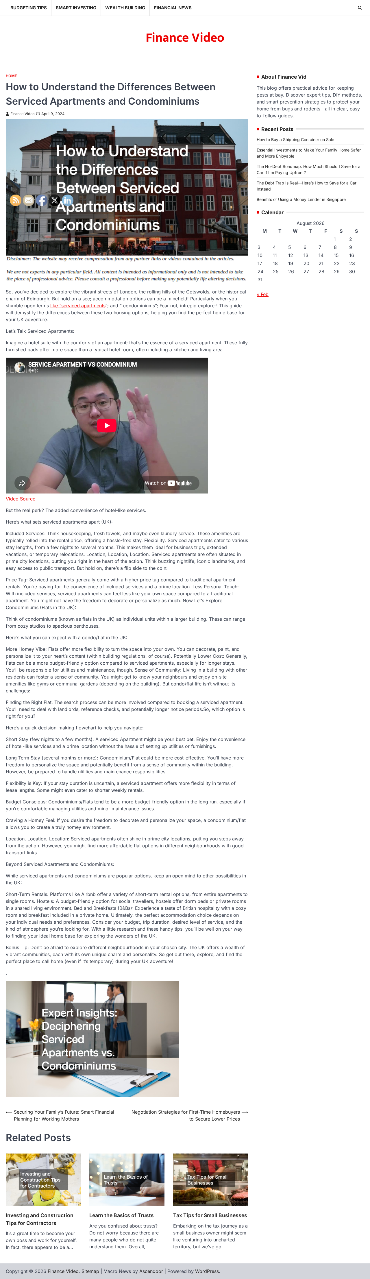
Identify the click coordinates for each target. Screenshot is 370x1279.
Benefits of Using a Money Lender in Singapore (301, 199)
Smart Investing (76, 7)
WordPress (207, 1271)
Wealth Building (125, 7)
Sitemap (90, 1271)
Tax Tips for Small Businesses (210, 1215)
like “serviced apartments (77, 305)
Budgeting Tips (28, 7)
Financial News (173, 7)
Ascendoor (151, 1271)
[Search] (360, 7)
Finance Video (185, 38)
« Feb (263, 294)
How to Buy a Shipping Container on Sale (295, 139)
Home (11, 76)
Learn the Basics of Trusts (121, 1215)
